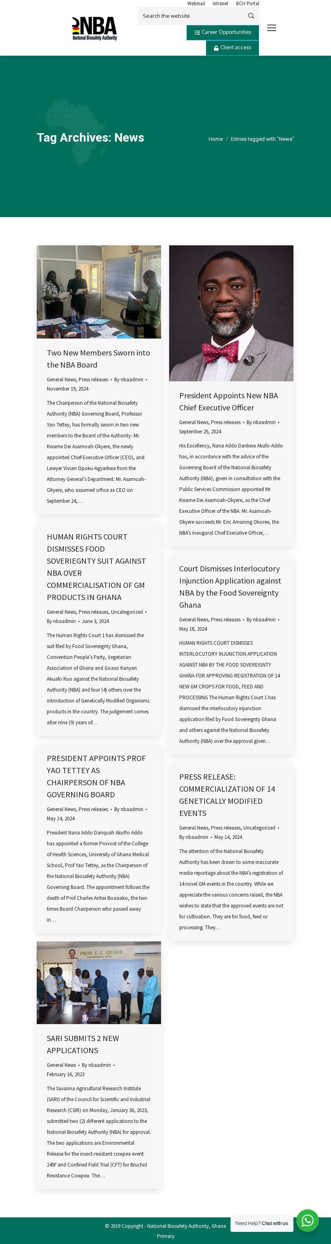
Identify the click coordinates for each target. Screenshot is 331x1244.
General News (61, 379)
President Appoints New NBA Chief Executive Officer (228, 401)
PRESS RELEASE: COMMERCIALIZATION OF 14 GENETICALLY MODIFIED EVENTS (227, 794)
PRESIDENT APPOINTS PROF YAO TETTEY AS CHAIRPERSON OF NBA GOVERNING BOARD (96, 776)
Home (216, 139)
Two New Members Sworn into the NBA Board (98, 358)
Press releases (93, 379)
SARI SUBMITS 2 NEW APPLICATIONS (83, 1044)
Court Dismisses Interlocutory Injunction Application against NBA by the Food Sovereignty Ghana (230, 586)
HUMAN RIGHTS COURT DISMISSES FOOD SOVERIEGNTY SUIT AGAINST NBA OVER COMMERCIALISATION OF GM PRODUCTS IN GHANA (96, 566)
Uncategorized (127, 611)
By (128, 379)
